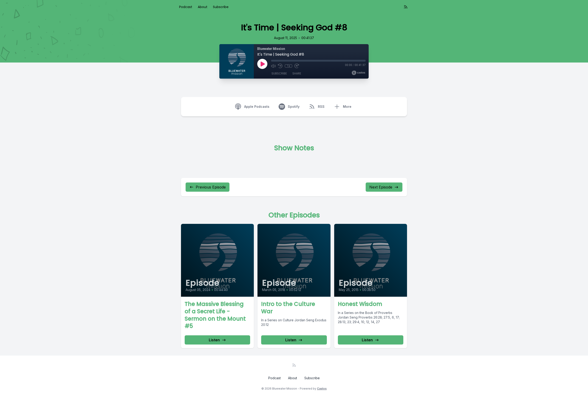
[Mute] (273, 66)
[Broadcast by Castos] (358, 73)
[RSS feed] (405, 7)
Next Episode (380, 187)
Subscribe (221, 7)
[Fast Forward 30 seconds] (296, 66)
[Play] (262, 64)
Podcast (185, 7)
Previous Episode (211, 187)
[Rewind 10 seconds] (280, 66)
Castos (322, 388)
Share (296, 73)
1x (288, 66)
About (202, 7)
